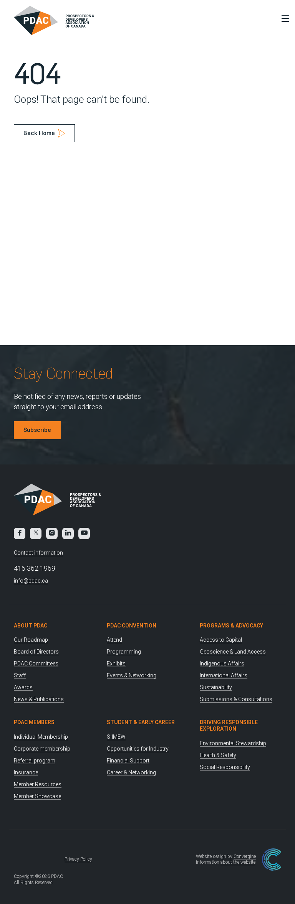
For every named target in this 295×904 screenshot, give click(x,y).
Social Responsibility (225, 767)
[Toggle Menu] (283, 18)
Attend (114, 640)
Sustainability (216, 687)
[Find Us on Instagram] (52, 533)
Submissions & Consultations (236, 699)
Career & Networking (131, 772)
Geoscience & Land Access (233, 652)
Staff (20, 675)
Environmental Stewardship (233, 743)
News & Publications (39, 699)
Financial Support (128, 760)
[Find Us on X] (35, 533)
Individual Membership (41, 737)
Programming (124, 652)
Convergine (245, 856)
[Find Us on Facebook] (19, 533)
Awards (23, 687)
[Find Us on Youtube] (84, 533)
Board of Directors (36, 652)
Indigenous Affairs (222, 663)
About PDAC (30, 625)
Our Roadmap (31, 640)
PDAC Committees (36, 663)
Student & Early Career (141, 722)
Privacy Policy (78, 859)
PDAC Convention (131, 625)
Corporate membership (42, 749)
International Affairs (223, 675)
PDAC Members (34, 722)
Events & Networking (131, 675)
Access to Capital (221, 640)
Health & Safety (218, 755)
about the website (237, 862)
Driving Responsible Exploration (229, 725)
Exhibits (116, 663)
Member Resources (37, 784)
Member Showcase (37, 796)
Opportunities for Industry (138, 749)
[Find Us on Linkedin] (68, 533)
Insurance (26, 772)
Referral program (34, 760)
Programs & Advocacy (231, 625)
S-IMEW (116, 737)
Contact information (38, 553)
